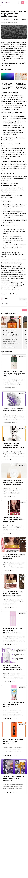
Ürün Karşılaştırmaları (20, 19)
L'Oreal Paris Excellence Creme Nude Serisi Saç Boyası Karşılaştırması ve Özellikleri (13, 593)
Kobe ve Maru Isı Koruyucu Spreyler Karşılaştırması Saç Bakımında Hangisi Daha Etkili (12, 667)
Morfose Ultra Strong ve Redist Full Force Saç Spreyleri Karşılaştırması (13, 741)
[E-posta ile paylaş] (13, 294)
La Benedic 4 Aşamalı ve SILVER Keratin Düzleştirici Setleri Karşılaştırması (13, 778)
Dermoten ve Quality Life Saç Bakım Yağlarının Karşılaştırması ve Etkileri (14, 374)
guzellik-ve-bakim (12, 22)
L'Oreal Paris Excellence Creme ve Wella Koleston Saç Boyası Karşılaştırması (14, 556)
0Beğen (23, 299)
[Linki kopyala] (16, 294)
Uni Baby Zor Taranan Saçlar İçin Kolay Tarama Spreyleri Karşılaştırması (13, 704)
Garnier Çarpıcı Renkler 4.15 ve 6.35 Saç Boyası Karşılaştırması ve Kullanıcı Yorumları (13, 519)
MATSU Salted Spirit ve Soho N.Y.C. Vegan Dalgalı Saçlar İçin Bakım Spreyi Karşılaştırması (13, 482)
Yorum (24, 310)
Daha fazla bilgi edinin (9, 347)
